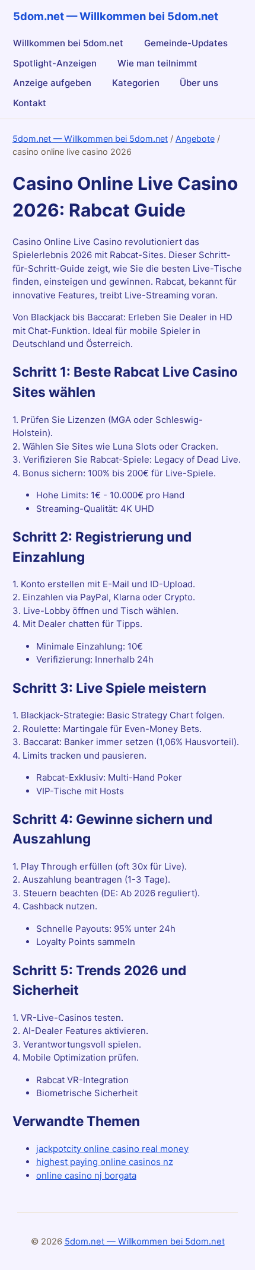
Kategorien (136, 82)
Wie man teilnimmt (157, 63)
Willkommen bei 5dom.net (68, 43)
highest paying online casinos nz (104, 1161)
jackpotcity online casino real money (112, 1148)
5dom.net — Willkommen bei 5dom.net (90, 138)
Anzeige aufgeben (52, 82)
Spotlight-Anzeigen (55, 63)
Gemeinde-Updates (186, 43)
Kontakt (29, 103)
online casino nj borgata (86, 1175)
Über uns (199, 82)
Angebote (195, 138)
